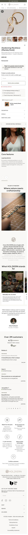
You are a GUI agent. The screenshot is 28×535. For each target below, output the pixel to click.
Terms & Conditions (13, 520)
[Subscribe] (23, 495)
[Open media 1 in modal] (2, 11)
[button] (2, 4)
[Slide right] (26, 124)
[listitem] (13, 104)
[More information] (19, 90)
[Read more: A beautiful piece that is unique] (13, 357)
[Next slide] (6, 177)
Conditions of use (13, 525)
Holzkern (10, 516)
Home (2, 7)
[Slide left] (1, 124)
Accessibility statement (13, 530)
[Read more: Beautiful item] (13, 395)
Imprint (13, 527)
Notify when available (13, 83)
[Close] (25, 1)
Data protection (13, 522)
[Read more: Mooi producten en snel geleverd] (13, 375)
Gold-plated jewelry (11, 7)
